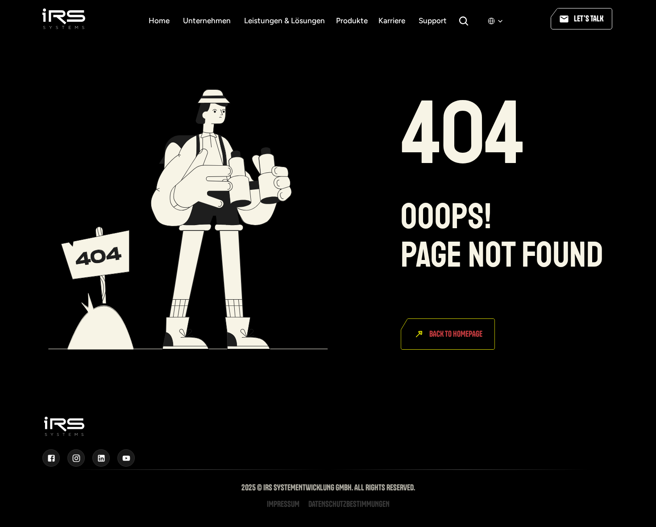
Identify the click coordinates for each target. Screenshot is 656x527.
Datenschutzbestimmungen (349, 504)
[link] (282, 20)
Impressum (283, 504)
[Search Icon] (464, 21)
